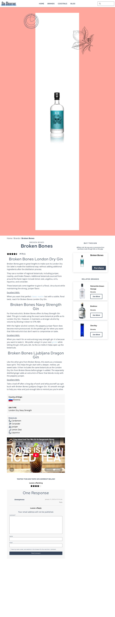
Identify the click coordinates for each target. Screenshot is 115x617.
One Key (93, 325)
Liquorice (16, 432)
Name (11, 536)
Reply (60, 502)
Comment (12, 515)
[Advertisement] (90, 353)
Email (11, 542)
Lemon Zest (17, 429)
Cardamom (16, 420)
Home (41, 4)
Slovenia (93, 292)
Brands (50, 4)
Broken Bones (36, 242)
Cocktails (62, 4)
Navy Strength (25, 410)
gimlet (54, 342)
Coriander (16, 423)
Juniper (15, 426)
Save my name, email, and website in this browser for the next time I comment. (33, 549)
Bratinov (93, 306)
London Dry (14, 410)
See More (96, 296)
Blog (72, 4)
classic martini (38, 296)
